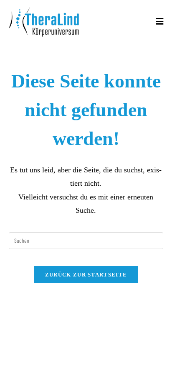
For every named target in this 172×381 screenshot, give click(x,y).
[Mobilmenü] (160, 22)
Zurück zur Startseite (86, 274)
